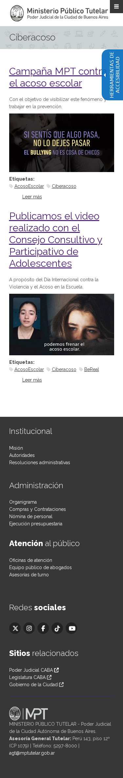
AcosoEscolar (29, 186)
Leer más (32, 196)
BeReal (91, 369)
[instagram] (29, 628)
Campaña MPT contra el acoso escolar (58, 77)
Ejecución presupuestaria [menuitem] (35, 523)
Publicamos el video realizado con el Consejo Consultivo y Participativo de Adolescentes (55, 239)
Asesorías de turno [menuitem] (29, 574)
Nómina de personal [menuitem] (30, 516)
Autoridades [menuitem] (22, 455)
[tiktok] (57, 628)
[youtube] (71, 628)
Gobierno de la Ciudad (33, 684)
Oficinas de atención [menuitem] (30, 560)
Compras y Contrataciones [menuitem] (37, 509)
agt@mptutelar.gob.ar (32, 753)
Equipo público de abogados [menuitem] (40, 567)
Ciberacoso (64, 186)
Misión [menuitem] (16, 448)
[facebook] (43, 628)
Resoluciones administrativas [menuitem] (39, 462)
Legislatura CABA (27, 677)
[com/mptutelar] (15, 628)
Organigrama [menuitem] (23, 502)
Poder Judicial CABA (31, 670)
